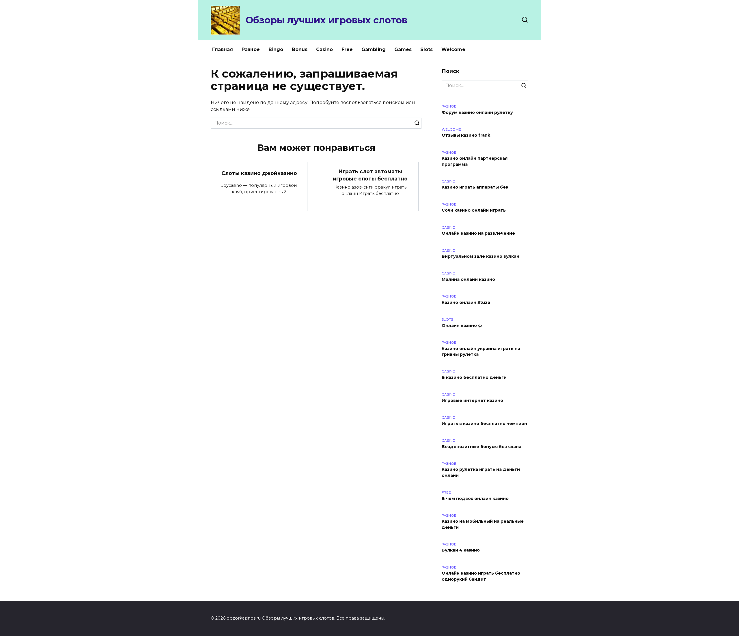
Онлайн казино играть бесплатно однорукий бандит (481, 576)
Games (403, 49)
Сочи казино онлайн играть (474, 210)
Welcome (453, 49)
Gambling (373, 49)
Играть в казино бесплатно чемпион (484, 423)
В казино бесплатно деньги (474, 377)
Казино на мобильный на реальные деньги (483, 524)
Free (347, 49)
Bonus (299, 49)
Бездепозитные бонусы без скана (481, 446)
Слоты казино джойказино (259, 173)
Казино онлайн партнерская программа (474, 161)
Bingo (275, 49)
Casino (324, 49)
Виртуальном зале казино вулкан (480, 256)
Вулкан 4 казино (461, 550)
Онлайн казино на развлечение (478, 233)
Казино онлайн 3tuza (466, 302)
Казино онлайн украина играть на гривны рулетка (481, 351)
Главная (222, 49)
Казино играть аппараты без (475, 187)
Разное (251, 49)
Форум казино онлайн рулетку (477, 112)
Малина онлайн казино (468, 279)
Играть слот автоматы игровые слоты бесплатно (370, 175)
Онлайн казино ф (462, 325)
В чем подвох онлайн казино (475, 498)
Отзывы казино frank (466, 135)
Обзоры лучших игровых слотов (326, 20)
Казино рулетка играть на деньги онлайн (481, 472)
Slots (426, 49)
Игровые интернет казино (472, 400)
